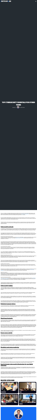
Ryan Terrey (23, 107)
